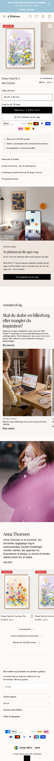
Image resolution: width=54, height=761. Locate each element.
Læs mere (7, 562)
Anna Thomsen (8, 83)
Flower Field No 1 (14, 616)
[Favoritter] (36, 16)
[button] (4, 16)
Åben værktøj (8, 428)
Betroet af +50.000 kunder (24, 642)
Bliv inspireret (9, 345)
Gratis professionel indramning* (24, 636)
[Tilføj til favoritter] (50, 26)
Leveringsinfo (24, 629)
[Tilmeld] (48, 686)
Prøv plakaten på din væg (27, 277)
